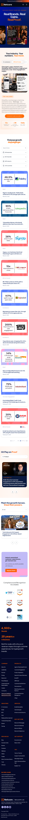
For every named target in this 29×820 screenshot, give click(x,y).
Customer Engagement (20, 667)
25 (23, 438)
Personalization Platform (6, 787)
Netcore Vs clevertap (19, 723)
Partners (3, 670)
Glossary (3, 762)
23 (18, 438)
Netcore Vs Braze (18, 726)
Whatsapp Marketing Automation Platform (10, 789)
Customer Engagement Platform (8, 772)
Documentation (18, 737)
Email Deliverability (19, 704)
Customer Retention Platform (7, 778)
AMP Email (17, 678)
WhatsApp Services (19, 756)
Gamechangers (18, 707)
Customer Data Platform (20, 681)
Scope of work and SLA (20, 753)
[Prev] (12, 540)
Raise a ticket (17, 740)
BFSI (2, 710)
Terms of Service (18, 750)
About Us (3, 664)
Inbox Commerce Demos (6, 757)
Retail (2, 707)
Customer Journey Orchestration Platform (10, 779)
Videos (3, 751)
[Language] (23, 4)
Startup (3, 724)
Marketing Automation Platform (19, 687)
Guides (3, 754)
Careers (3, 685)
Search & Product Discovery (21, 673)
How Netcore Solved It (14, 114)
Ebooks (3, 743)
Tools (2, 759)
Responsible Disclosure (13, 811)
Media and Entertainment (7, 715)
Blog (2, 737)
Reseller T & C (18, 763)
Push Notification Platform (7, 783)
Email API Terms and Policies (7, 813)
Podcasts (3, 746)
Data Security (4, 814)
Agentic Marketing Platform (21, 664)
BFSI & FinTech (17, 62)
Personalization (18, 684)
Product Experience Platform (7, 781)
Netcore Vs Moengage (19, 720)
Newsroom (3, 675)
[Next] (26, 62)
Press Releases (4, 678)
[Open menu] (26, 4)
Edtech (3, 721)
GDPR (15, 813)
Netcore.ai (19, 1)
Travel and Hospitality (6, 718)
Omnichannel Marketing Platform (8, 776)
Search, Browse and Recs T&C (20, 759)
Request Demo (11, 568)
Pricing (3, 673)
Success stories (4, 740)
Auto (2, 713)
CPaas (16, 695)
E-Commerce (4, 704)
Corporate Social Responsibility (5, 682)
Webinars (3, 748)
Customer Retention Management (19, 692)
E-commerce (6, 62)
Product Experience (19, 670)
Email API (16, 675)
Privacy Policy (4, 811)
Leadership (3, 667)
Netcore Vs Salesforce (19, 728)
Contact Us (4, 688)
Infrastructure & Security (20, 710)
